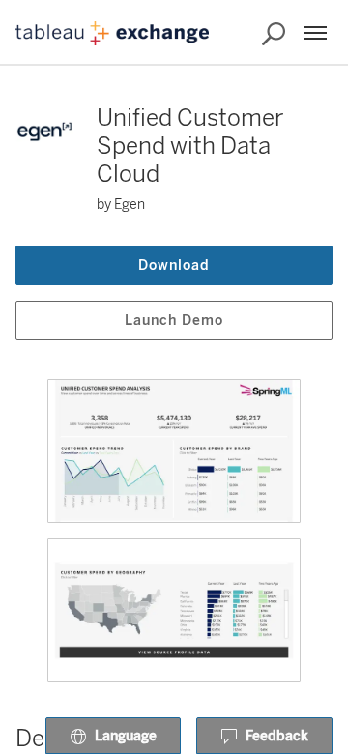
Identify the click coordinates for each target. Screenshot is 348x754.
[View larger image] (174, 451)
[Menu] (315, 32)
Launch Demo (174, 320)
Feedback (277, 736)
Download (174, 265)
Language (126, 736)
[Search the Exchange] (273, 33)
